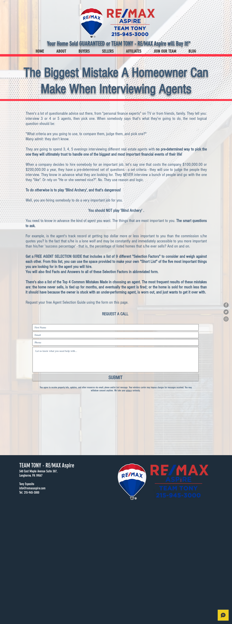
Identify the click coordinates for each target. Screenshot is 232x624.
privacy (129, 390)
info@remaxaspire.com (32, 488)
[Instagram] (226, 319)
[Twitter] (226, 312)
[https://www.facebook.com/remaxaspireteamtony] (226, 305)
